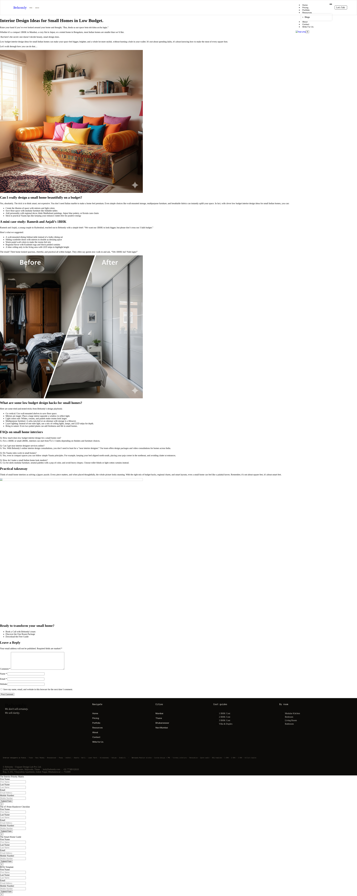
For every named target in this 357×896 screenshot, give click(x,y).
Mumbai (159, 713)
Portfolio (306, 10)
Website (3, 684)
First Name (5, 779)
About (304, 22)
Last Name (5, 784)
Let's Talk (340, 7)
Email (3, 679)
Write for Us (307, 27)
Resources (307, 12)
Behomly (20, 7)
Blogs (307, 17)
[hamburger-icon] (331, 4)
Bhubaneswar (162, 723)
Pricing (305, 7)
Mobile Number (7, 795)
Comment (5, 669)
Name (3, 674)
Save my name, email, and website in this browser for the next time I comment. (38, 689)
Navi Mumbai (161, 727)
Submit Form (6, 801)
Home (305, 5)
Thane (158, 718)
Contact (305, 24)
